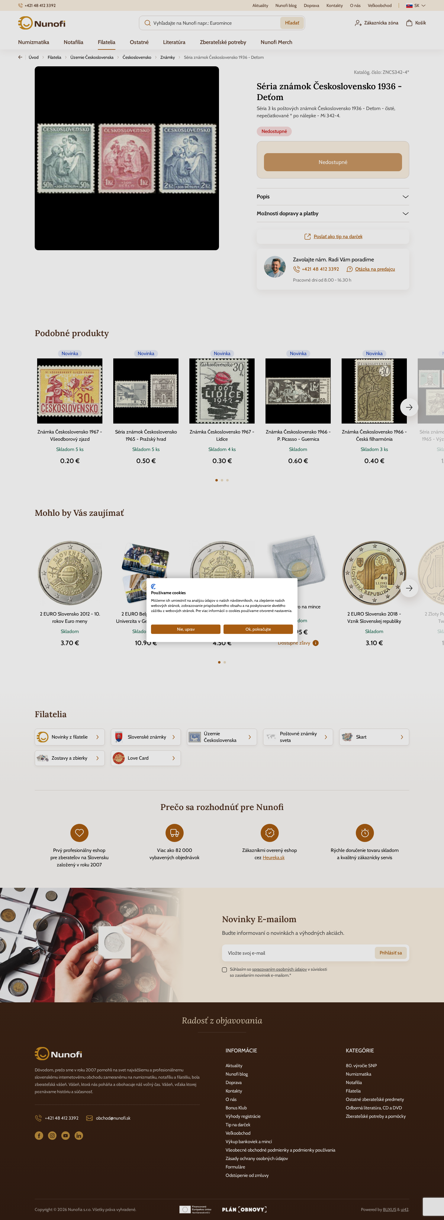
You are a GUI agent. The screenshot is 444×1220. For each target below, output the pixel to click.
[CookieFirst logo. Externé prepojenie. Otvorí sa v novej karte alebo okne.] (153, 586)
